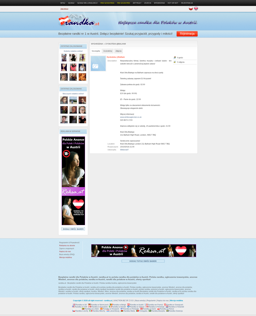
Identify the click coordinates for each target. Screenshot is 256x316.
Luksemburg (114, 311)
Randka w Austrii (137, 305)
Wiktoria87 (124, 150)
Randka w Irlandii (118, 307)
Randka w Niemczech (100, 305)
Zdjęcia (118, 51)
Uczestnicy (107, 51)
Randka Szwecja (176, 311)
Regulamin (151, 301)
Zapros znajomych (66, 248)
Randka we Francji (155, 305)
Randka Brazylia (158, 311)
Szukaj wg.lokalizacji (87, 3)
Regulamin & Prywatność (69, 243)
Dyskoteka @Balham (115, 44)
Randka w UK (81, 305)
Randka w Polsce (167, 309)
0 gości (180, 58)
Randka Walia (129, 311)
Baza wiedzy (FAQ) (66, 254)
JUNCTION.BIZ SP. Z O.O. (123, 301)
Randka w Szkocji (137, 307)
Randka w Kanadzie (99, 307)
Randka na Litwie (91, 309)
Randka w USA (81, 307)
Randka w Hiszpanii (111, 309)
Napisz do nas (163, 301)
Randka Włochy (98, 311)
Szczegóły (96, 51)
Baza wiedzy (140, 301)
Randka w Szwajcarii (174, 305)
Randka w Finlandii (131, 309)
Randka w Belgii (119, 305)
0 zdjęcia (180, 62)
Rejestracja (187, 3)
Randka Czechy (81, 311)
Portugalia (143, 311)
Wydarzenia (97, 44)
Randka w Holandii (176, 307)
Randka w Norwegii (156, 307)
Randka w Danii (149, 309)
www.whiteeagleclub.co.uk (130, 117)
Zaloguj (64, 9)
